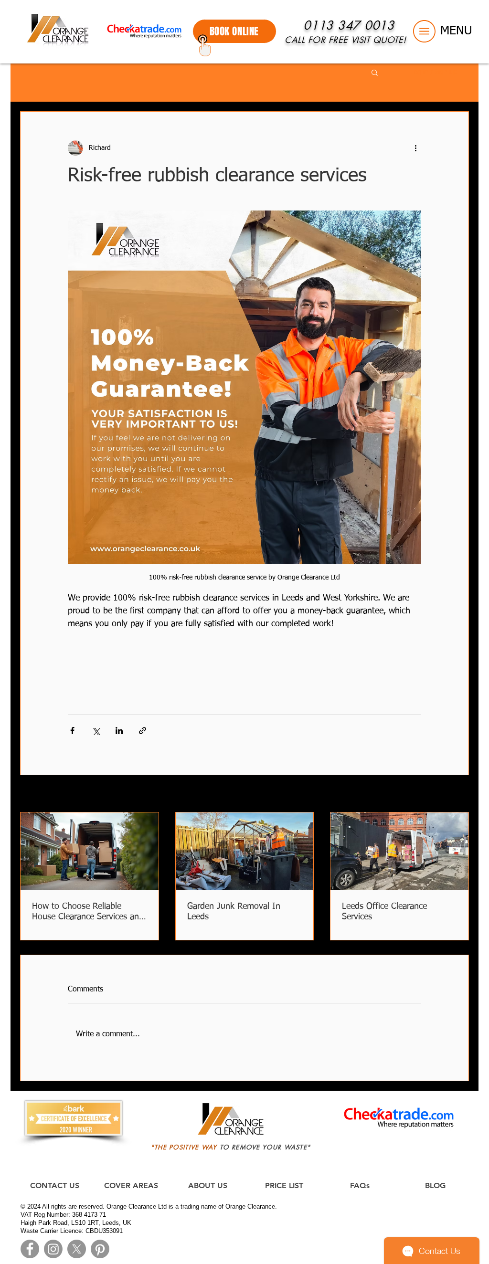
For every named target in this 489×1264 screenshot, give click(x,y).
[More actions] (415, 148)
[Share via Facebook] (72, 730)
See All (459, 794)
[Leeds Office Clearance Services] (399, 851)
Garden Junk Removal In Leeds (233, 911)
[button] (424, 31)
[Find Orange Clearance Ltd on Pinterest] (100, 1249)
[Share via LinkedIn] (119, 730)
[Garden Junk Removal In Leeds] (245, 851)
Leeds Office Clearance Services (384, 911)
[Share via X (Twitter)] (95, 730)
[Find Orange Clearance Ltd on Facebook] (30, 1249)
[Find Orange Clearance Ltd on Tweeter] (76, 1249)
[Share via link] (142, 730)
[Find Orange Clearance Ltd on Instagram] (53, 1249)
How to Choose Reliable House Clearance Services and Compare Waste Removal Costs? (88, 912)
